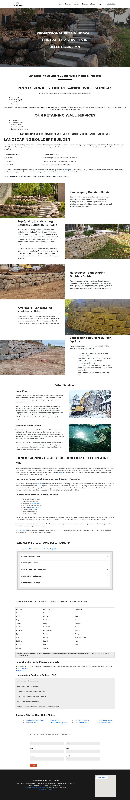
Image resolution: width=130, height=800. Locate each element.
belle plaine (43, 787)
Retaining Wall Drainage (30, 583)
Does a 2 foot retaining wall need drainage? (31, 696)
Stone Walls (54, 720)
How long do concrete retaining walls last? (31, 691)
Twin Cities (28, 488)
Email (67, 748)
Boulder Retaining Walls (30, 501)
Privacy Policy (62, 783)
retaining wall (67, 170)
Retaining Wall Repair (29, 563)
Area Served (42, 789)
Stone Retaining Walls (58, 723)
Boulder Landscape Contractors (33, 569)
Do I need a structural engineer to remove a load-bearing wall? (38, 707)
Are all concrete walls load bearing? (29, 701)
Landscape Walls (81, 723)
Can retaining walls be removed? (28, 686)
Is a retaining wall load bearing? (28, 681)
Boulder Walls (31, 723)
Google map (20, 670)
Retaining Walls (35, 503)
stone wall (21, 530)
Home (27, 787)
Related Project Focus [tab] (51, 549)
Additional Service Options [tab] (31, 549)
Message (32, 756)
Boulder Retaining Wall (35, 720)
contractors (39, 484)
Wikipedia (25, 668)
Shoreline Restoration (27, 425)
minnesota (34, 787)
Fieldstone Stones (106, 720)
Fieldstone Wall (105, 723)
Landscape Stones (82, 720)
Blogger (50, 789)
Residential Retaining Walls (31, 576)
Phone (31, 748)
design (60, 472)
